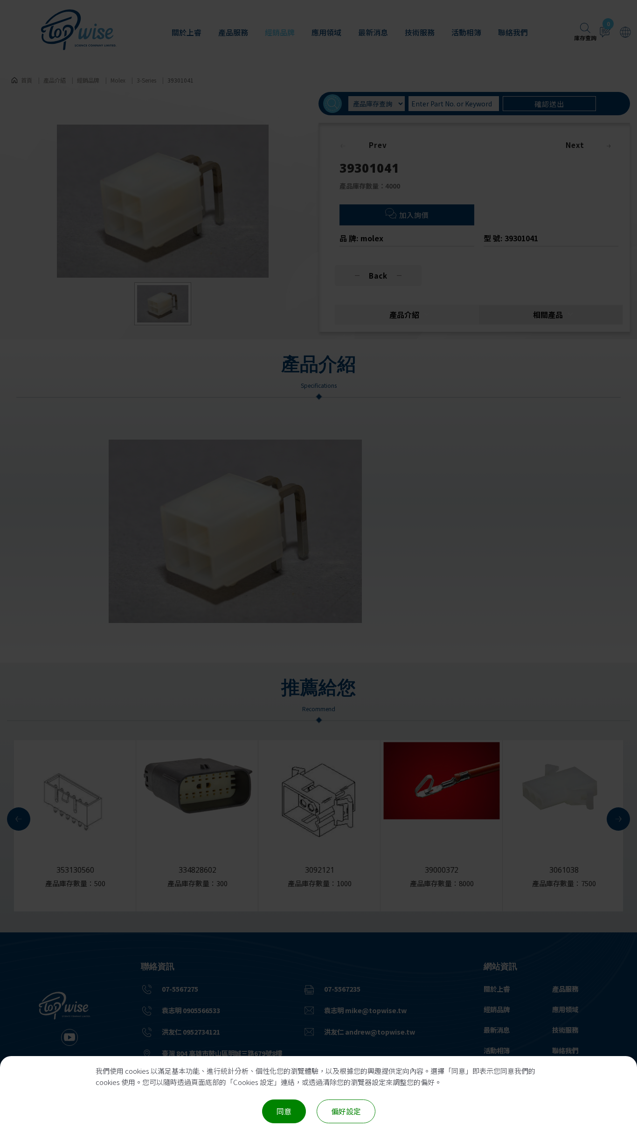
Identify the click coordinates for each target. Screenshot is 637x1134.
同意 (284, 1111)
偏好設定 (346, 1111)
